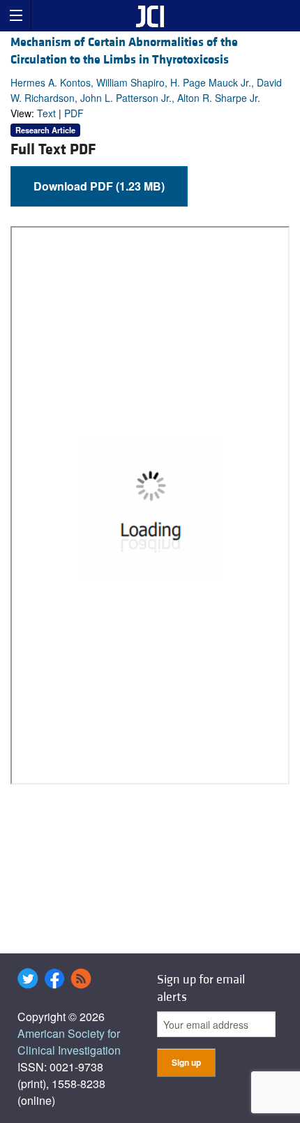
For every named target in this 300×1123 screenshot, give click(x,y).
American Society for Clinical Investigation (69, 1041)
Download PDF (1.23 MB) (99, 186)
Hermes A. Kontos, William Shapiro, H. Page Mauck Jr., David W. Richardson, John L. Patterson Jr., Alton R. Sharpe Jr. (146, 90)
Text (46, 113)
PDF (74, 113)
